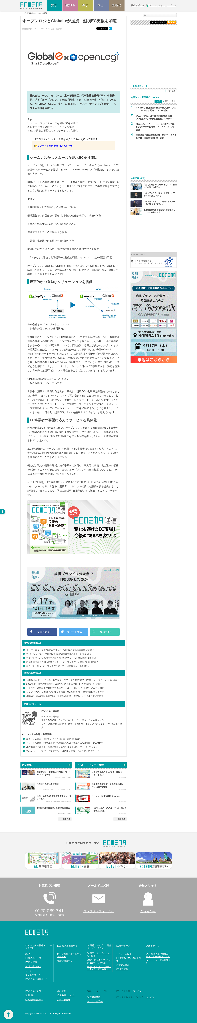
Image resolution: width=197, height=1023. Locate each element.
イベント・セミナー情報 (90, 765)
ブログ (28, 970)
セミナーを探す (123, 954)
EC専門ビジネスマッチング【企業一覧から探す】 (99, 968)
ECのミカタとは (33, 991)
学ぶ (101, 5)
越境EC (44, 13)
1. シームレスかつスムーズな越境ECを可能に (52, 123)
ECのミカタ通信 (95, 1001)
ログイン (137, 991)
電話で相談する (64, 961)
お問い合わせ (63, 999)
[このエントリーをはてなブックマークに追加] (110, 28)
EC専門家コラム (33, 966)
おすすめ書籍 (122, 965)
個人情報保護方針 (34, 999)
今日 (159, 101)
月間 (173, 101)
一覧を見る (65, 819)
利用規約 (29, 995)
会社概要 (61, 991)
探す (85, 5)
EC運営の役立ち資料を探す (128, 959)
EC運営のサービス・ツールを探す (99, 954)
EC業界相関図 (94, 997)
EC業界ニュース (33, 13)
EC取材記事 (31, 962)
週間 (166, 101)
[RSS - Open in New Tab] (171, 22)
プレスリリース (32, 975)
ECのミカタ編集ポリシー (37, 979)
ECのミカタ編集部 (50, 711)
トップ (23, 13)
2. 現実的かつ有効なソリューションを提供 (50, 127)
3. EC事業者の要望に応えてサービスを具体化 (52, 130)
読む (54, 5)
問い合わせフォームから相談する (69, 955)
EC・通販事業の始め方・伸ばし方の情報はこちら (158, 955)
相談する (70, 5)
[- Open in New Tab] (154, 259)
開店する (117, 5)
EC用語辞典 (122, 969)
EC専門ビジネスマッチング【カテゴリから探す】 (99, 961)
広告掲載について (65, 995)
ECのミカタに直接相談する (158, 961)
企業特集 (27, 765)
